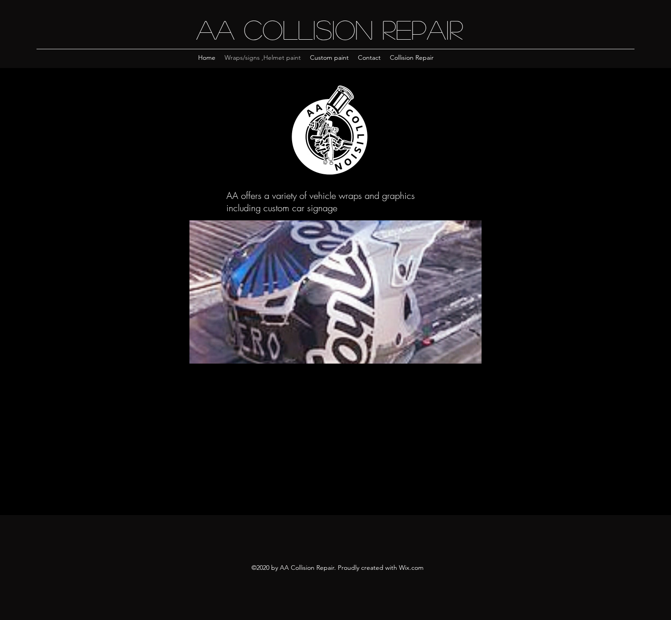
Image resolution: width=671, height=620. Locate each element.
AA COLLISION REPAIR (329, 29)
